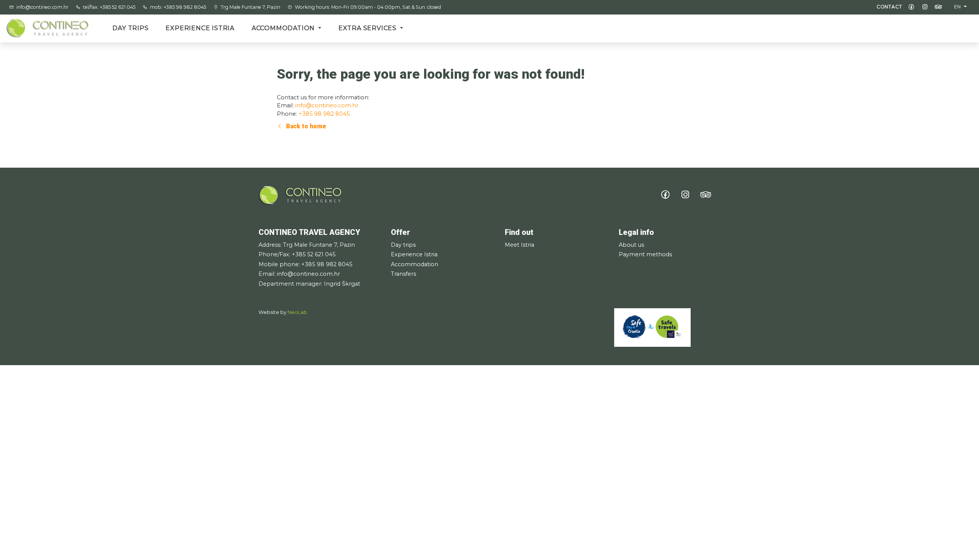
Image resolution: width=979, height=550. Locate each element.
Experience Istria (200, 28)
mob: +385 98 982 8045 (178, 7)
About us (631, 244)
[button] (960, 7)
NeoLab (297, 312)
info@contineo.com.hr (43, 7)
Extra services (368, 28)
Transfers (403, 273)
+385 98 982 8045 (324, 113)
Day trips (130, 28)
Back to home (305, 126)
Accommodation (284, 28)
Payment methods (645, 254)
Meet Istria (519, 244)
